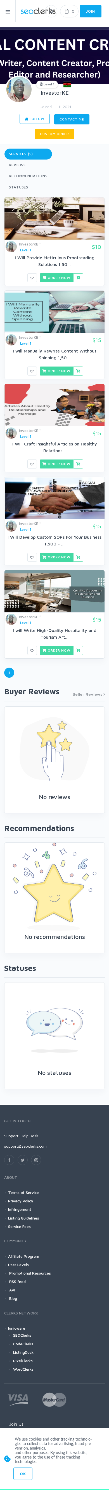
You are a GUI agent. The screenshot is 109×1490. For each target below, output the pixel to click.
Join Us (16, 1424)
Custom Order (54, 134)
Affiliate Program (23, 1256)
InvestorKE (55, 92)
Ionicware (16, 1328)
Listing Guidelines (23, 1218)
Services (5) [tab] (21, 154)
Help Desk (29, 1135)
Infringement (19, 1209)
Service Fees (19, 1226)
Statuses (18, 187)
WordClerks (23, 1369)
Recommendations (28, 176)
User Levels (18, 1264)
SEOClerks (22, 1335)
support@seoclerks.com (25, 1146)
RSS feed (17, 1281)
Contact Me (72, 119)
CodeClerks (23, 1343)
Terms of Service (23, 1192)
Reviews (17, 165)
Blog (12, 1298)
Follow (36, 119)
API (11, 1289)
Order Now (58, 278)
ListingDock (23, 1352)
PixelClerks (23, 1360)
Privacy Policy (20, 1200)
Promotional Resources (29, 1273)
